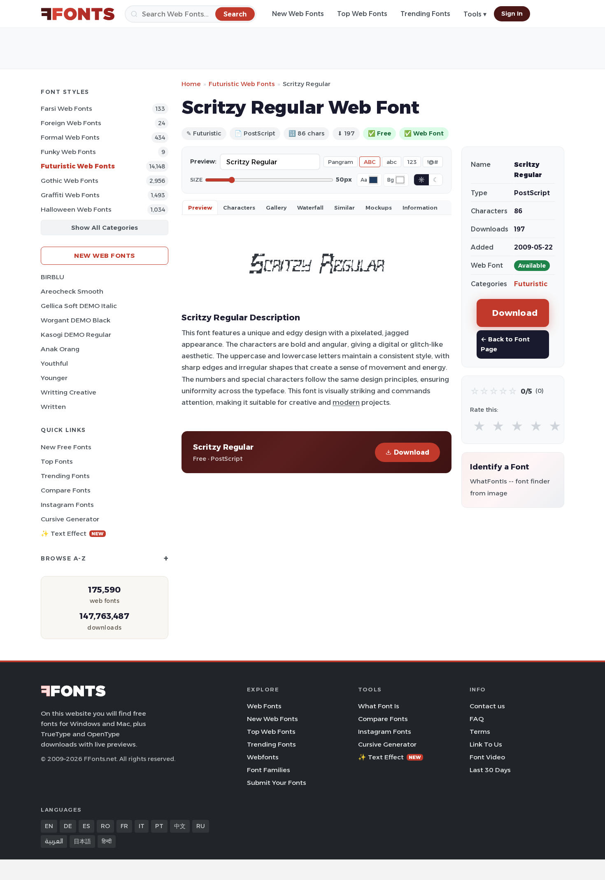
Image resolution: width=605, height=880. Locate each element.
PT (159, 826)
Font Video (487, 757)
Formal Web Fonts (70, 137)
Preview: (203, 161)
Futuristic (530, 284)
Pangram (340, 162)
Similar (344, 207)
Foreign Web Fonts (71, 123)
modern (346, 402)
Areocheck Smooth (72, 291)
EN (49, 826)
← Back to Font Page (505, 344)
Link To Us (486, 744)
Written (53, 407)
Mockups (378, 207)
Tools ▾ (474, 14)
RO (105, 826)
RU (200, 826)
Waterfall (310, 207)
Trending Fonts (425, 14)
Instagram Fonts (67, 505)
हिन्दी (107, 841)
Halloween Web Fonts (76, 209)
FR (124, 826)
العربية (54, 841)
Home (191, 84)
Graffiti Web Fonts (70, 195)
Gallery (276, 207)
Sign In (512, 13)
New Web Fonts (298, 14)
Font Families (268, 770)
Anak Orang (60, 349)
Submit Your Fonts (276, 783)
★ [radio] (479, 426)
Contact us (487, 706)
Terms (480, 731)
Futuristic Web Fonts (78, 166)
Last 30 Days (490, 770)
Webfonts (263, 757)
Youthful (54, 363)
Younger (54, 378)
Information (420, 207)
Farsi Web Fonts (66, 108)
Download (411, 452)
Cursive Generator (70, 519)
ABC (370, 162)
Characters (239, 207)
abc (391, 162)
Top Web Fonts (362, 14)
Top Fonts (57, 461)
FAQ (477, 719)
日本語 (82, 841)
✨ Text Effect (72, 533)
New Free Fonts (66, 447)
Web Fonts (264, 706)
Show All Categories (104, 227)
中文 (180, 826)
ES (86, 826)
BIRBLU (52, 277)
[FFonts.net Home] (78, 14)
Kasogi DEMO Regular (76, 334)
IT (141, 826)
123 (412, 162)
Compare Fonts (66, 490)
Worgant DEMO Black (75, 320)
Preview (200, 207)
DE (68, 826)
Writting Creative (68, 392)
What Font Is (378, 706)
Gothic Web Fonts (69, 180)
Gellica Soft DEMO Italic (79, 306)
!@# (432, 162)
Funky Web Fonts (68, 152)
